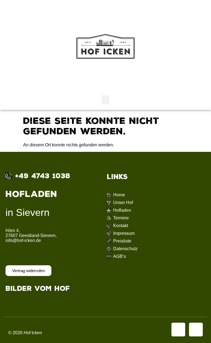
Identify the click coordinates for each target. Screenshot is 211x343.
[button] (105, 99)
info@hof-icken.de (23, 240)
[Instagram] (196, 329)
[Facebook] (178, 329)
